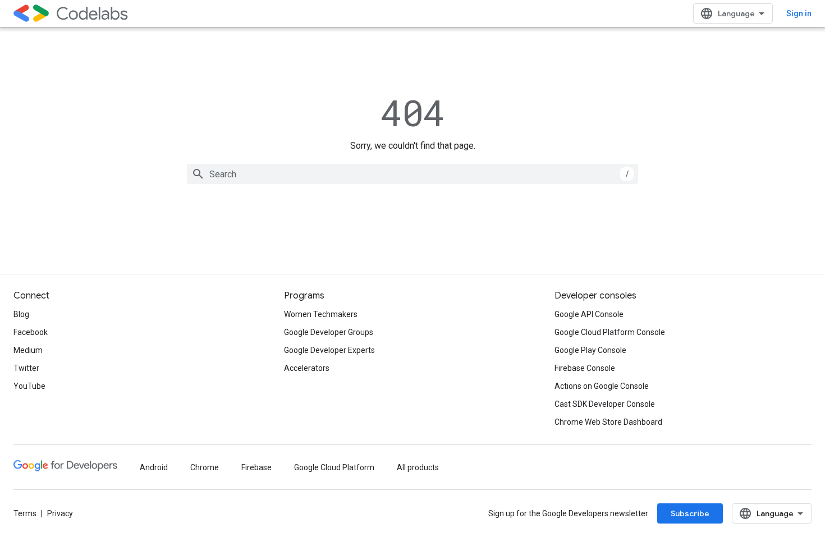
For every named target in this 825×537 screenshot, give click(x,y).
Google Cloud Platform (334, 467)
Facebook (30, 332)
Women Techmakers (321, 314)
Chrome (204, 467)
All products (418, 467)
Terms (24, 513)
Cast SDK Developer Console (604, 404)
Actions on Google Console (601, 386)
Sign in (799, 13)
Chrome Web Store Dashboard (608, 421)
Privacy (60, 513)
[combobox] (412, 174)
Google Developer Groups (328, 332)
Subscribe (690, 513)
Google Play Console (590, 350)
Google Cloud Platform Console (609, 332)
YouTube (29, 386)
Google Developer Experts (329, 350)
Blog (21, 314)
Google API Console (589, 314)
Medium (28, 350)
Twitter (26, 368)
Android (154, 467)
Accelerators (306, 368)
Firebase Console (584, 368)
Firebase (256, 467)
